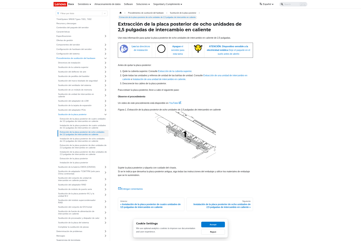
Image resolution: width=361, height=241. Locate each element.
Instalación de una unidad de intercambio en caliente (159, 79)
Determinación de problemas (69, 231)
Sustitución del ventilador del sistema (74, 85)
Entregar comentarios (132, 189)
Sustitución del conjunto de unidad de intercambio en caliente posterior (75, 179)
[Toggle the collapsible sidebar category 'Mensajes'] (105, 236)
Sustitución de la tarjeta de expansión (75, 105)
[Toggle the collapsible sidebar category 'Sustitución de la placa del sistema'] (105, 222)
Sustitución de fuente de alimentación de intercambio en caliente (76, 212)
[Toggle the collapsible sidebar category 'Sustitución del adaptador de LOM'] (105, 101)
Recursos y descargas (66, 23)
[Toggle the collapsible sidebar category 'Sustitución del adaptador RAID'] (105, 185)
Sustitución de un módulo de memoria (75, 90)
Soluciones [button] (142, 4)
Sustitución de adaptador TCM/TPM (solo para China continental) (79, 172)
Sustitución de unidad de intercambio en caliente (76, 95)
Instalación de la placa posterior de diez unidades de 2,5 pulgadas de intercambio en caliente (83, 153)
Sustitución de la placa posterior (72, 114)
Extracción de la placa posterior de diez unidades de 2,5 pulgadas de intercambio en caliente (83, 146)
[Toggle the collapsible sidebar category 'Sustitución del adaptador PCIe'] (105, 110)
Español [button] (267, 4)
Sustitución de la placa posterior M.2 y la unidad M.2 (76, 194)
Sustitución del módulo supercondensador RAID (77, 201)
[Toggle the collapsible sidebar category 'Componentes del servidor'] (105, 45)
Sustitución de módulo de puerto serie (75, 189)
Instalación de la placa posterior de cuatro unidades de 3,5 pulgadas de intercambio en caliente (83, 126)
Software (128, 4)
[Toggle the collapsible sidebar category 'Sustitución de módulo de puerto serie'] (105, 189)
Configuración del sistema (68, 54)
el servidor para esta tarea (177, 50)
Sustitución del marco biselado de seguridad (78, 81)
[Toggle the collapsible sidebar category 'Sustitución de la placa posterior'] (105, 114)
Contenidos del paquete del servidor (72, 27)
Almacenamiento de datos (107, 4)
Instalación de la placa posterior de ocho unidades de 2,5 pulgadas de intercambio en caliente (82, 139)
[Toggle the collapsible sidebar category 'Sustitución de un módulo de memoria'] (105, 90)
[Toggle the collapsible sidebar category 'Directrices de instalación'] (105, 63)
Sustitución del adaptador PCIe (72, 110)
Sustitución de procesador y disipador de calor (78, 218)
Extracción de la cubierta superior (174, 71)
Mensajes (60, 236)
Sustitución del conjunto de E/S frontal (75, 207)
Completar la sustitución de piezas (73, 227)
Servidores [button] (83, 4)
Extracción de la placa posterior (74, 158)
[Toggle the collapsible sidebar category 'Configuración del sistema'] (105, 54)
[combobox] (60, 13)
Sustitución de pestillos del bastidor (73, 76)
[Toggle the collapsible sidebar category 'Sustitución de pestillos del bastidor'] (105, 76)
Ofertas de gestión (64, 40)
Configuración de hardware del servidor (74, 49)
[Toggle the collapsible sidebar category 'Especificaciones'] (105, 36)
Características (63, 32)
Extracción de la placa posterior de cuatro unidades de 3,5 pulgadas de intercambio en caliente (83, 120)
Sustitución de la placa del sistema (73, 222)
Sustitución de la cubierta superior (73, 67)
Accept (213, 224)
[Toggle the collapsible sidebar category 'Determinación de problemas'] (105, 231)
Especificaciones (63, 36)
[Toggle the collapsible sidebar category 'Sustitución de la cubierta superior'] (105, 67)
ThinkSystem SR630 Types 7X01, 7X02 (74, 19)
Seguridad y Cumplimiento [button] (166, 4)
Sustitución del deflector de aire (72, 72)
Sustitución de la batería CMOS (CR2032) (76, 167)
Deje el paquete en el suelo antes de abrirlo (228, 50)
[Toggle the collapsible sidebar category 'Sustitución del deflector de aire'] (105, 72)
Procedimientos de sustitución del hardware (75, 58)
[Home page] (120, 13)
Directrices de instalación (69, 63)
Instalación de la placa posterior (74, 162)
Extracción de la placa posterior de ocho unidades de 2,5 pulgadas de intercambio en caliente (82, 133)
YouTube (173, 103)
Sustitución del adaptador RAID (72, 185)
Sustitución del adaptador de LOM (73, 101)
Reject (213, 232)
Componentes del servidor (68, 45)
